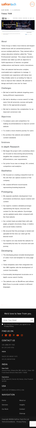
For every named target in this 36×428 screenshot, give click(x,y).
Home (4, 400)
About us (22, 400)
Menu (32, 4)
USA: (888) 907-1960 (8, 345)
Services (5, 405)
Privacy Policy (21, 422)
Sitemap (22, 413)
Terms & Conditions (8, 422)
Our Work (5, 10)
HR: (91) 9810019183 (8, 359)
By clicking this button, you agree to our (17, 325)
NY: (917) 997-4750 (8, 347)
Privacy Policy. (9, 326)
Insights (22, 405)
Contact (22, 409)
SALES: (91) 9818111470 (9, 356)
